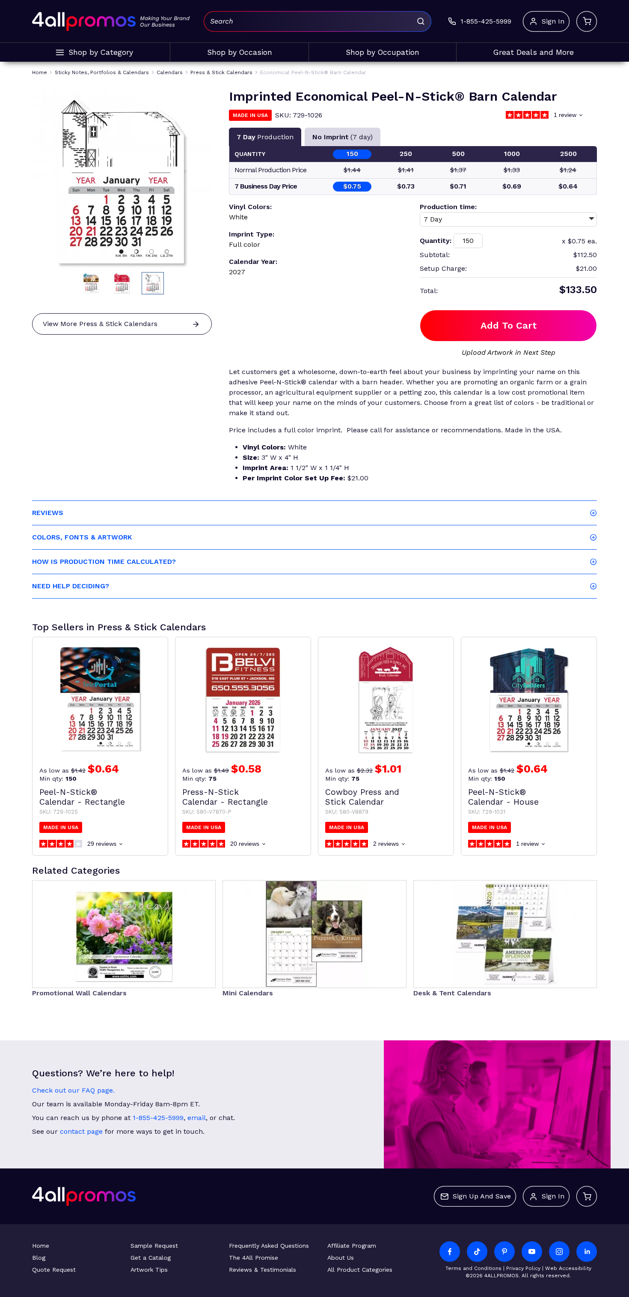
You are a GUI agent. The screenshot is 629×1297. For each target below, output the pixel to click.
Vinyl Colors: (250, 207)
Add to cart (509, 325)
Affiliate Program (351, 1245)
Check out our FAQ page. (73, 1090)
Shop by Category (100, 52)
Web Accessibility (568, 1268)
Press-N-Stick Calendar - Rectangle (225, 797)
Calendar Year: (253, 262)
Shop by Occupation (382, 52)
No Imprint (342, 137)
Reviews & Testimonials (262, 1269)
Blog (38, 1257)
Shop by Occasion (239, 52)
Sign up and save (482, 1196)
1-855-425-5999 (158, 1118)
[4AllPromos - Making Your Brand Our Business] (84, 21)
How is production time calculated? (104, 561)
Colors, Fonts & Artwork (82, 537)
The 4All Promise (253, 1257)
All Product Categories (359, 1269)
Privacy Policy (523, 1268)
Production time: (448, 207)
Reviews (47, 513)
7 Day (265, 137)
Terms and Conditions (473, 1268)
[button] (91, 283)
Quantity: (435, 241)
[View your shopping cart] (586, 21)
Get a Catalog (151, 1257)
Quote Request (54, 1269)
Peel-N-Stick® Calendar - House (503, 797)
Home (40, 1245)
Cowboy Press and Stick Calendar (362, 797)
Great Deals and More (533, 52)
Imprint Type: (251, 234)
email (196, 1118)
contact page (81, 1131)
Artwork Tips (149, 1269)
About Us (340, 1257)
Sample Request (154, 1245)
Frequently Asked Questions (269, 1245)
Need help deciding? (70, 586)
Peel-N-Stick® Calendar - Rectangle (82, 797)
